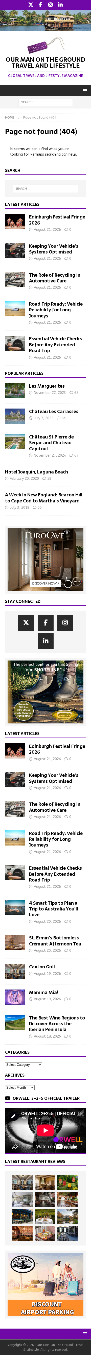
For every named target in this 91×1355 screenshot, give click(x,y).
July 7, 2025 (43, 418)
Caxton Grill (42, 966)
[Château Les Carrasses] (15, 416)
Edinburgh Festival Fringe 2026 (57, 219)
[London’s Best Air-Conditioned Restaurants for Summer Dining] (22, 1199)
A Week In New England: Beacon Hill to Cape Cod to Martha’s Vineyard (43, 497)
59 (49, 479)
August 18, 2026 (47, 1036)
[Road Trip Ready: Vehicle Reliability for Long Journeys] (15, 308)
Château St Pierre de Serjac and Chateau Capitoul (51, 442)
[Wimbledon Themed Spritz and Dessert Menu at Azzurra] (67, 1182)
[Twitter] (30, 5)
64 (64, 418)
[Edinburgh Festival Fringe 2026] (15, 221)
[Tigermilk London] (22, 1233)
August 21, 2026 (47, 230)
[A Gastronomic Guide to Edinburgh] (67, 1216)
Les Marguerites (47, 386)
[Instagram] (50, 5)
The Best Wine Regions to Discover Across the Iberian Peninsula (57, 1023)
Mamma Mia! (43, 992)
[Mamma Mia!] (15, 997)
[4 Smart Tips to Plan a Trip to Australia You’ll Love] (15, 907)
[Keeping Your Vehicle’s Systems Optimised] (15, 250)
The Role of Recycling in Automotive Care (54, 277)
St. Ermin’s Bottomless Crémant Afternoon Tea (55, 940)
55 (40, 507)
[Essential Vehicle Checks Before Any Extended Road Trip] (15, 343)
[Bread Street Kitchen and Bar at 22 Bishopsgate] (45, 1199)
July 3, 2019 (19, 507)
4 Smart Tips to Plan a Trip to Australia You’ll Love (53, 909)
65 (76, 393)
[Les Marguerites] (15, 390)
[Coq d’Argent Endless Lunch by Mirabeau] (45, 1216)
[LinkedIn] (60, 5)
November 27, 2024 (50, 455)
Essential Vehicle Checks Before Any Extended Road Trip (55, 344)
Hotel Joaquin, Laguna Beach (36, 471)
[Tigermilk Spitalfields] (67, 1199)
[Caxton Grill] (15, 971)
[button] (84, 90)
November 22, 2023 (50, 393)
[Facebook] (40, 5)
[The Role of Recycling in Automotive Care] (15, 279)
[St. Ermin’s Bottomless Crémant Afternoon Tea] (15, 942)
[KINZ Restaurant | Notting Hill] (45, 1182)
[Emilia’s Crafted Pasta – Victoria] (45, 1233)
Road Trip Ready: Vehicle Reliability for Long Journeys (56, 309)
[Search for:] (45, 102)
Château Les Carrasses (53, 411)
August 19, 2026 (47, 974)
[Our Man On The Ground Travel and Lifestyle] (45, 28)
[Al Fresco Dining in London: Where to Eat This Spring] (67, 1233)
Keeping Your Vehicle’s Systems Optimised (53, 248)
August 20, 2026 (47, 922)
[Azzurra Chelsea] (22, 1216)
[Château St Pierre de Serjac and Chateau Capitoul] (15, 441)
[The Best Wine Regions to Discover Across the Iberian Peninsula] (15, 1022)
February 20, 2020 (24, 479)
